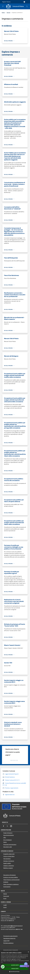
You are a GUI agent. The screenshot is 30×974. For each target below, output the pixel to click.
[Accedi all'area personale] (24, 2)
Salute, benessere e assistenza (10, 884)
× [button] (28, 952)
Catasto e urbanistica (8, 865)
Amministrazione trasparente (10, 950)
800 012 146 (19, 929)
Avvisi (4, 898)
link (2, 962)
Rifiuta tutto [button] (15, 968)
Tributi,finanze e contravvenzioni (11, 880)
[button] (15, 971)
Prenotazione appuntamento (10, 936)
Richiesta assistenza (8, 943)
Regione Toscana (6, 2)
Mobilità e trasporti (8, 868)
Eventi (5, 907)
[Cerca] (27, 6)
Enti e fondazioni (7, 840)
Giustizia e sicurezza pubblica (10, 877)
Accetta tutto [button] (15, 965)
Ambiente (5, 882)
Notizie (5, 894)
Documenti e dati (7, 847)
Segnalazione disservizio (9, 938)
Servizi (8, 12)
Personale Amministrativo (9, 844)
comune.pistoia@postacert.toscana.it (12, 926)
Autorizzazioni (6, 887)
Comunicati (6, 896)
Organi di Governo (7, 833)
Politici (5, 842)
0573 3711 (12, 927)
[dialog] (15, 962)
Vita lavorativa (7, 858)
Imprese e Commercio (8, 861)
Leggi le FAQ (6, 941)
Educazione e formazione (9, 875)
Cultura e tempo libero (8, 856)
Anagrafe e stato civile (8, 854)
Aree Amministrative (8, 835)
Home (3, 12)
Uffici (4, 837)
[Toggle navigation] (3, 6)
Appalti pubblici (7, 863)
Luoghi (5, 905)
